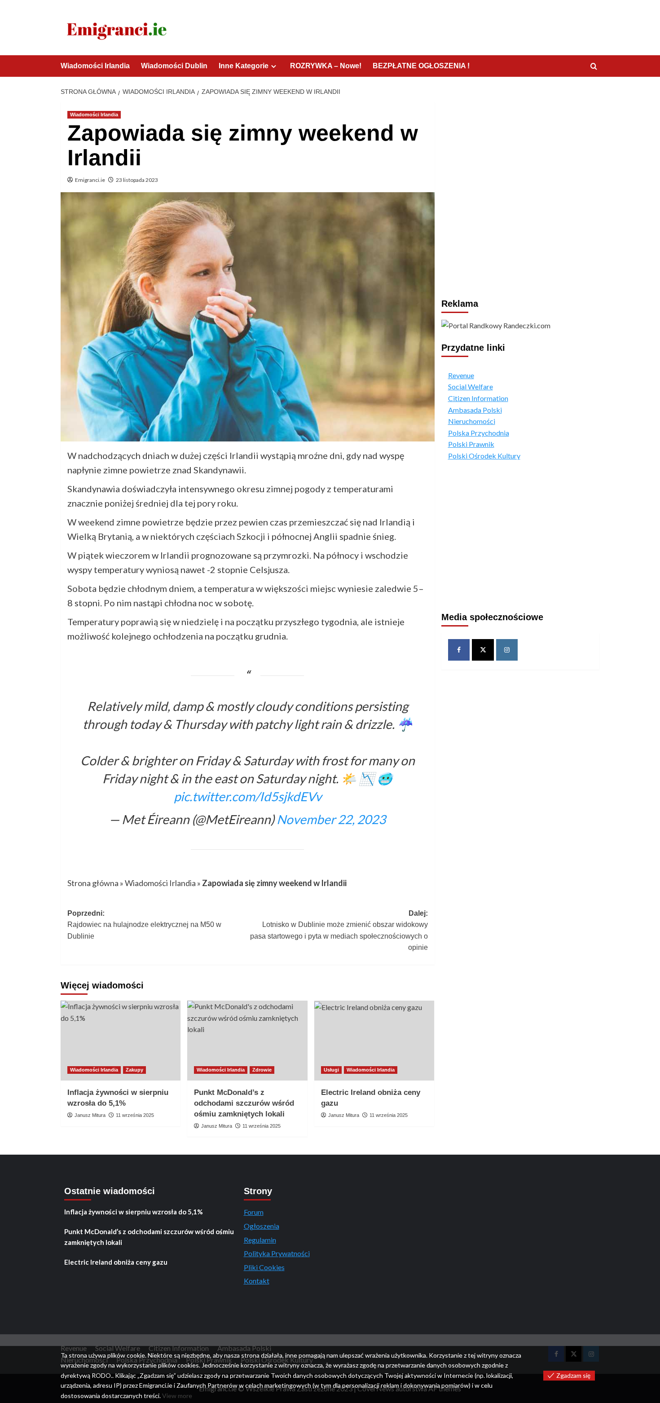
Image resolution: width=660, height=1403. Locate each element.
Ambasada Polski (475, 410)
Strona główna (93, 883)
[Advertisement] (520, 175)
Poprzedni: (144, 924)
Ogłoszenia (261, 1226)
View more (177, 1395)
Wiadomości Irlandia (95, 66)
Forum (254, 1212)
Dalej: (338, 930)
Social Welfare (470, 386)
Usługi (331, 1069)
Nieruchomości (471, 421)
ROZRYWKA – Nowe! (325, 66)
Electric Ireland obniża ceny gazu (115, 1262)
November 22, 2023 (331, 819)
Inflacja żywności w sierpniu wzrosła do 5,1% (133, 1212)
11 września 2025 (135, 1115)
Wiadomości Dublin (174, 66)
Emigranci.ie (90, 179)
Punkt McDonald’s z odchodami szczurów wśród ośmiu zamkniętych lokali (244, 1103)
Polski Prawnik (471, 444)
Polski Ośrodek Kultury (484, 455)
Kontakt (256, 1280)
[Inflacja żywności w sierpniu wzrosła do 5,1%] (120, 1041)
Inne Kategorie (243, 66)
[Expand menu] (273, 66)
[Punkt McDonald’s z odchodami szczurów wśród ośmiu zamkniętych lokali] (247, 1041)
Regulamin (260, 1239)
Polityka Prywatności (277, 1253)
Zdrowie (262, 1069)
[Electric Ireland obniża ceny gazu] (374, 1041)
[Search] (593, 67)
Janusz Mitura (90, 1115)
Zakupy (134, 1069)
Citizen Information (478, 398)
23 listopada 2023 (137, 179)
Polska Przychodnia (478, 432)
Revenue (461, 375)
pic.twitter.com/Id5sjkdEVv (247, 796)
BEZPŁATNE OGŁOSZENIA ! (421, 66)
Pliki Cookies (264, 1267)
